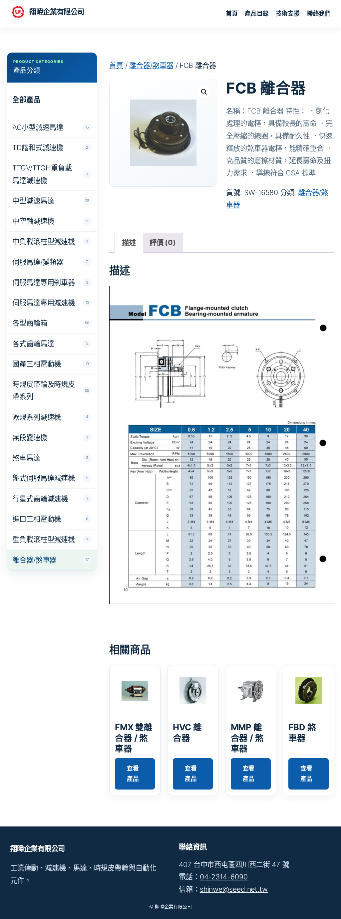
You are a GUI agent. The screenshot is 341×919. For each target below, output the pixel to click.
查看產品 (133, 773)
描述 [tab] (129, 242)
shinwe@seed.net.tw (234, 889)
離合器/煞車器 (151, 65)
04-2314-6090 (224, 876)
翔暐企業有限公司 (56, 11)
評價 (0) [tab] (163, 242)
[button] (204, 92)
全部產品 (26, 99)
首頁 (116, 65)
